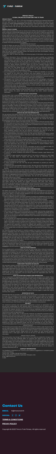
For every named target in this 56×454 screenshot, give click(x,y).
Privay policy (9, 424)
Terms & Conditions (12, 419)
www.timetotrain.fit (19, 23)
